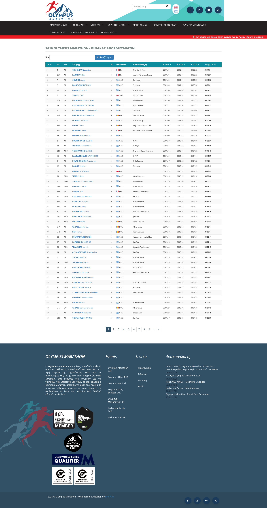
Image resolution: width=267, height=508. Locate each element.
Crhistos (78, 176)
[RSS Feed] (218, 10)
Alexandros (81, 313)
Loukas (79, 186)
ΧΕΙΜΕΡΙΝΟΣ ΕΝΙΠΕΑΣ (163, 26)
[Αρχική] (60, 10)
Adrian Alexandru (83, 115)
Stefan (77, 232)
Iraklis (79, 206)
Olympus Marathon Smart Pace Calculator (187, 394)
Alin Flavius (80, 227)
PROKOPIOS (81, 196)
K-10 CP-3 (167, 64)
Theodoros (83, 161)
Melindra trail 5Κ (116, 417)
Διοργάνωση (144, 367)
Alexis (78, 80)
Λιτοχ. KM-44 (210, 64)
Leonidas (84, 292)
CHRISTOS (81, 136)
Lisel (77, 191)
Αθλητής (76, 64)
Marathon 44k (57, 26)
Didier (79, 130)
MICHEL (78, 75)
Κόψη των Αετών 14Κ (116, 410)
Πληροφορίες (56, 33)
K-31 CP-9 (195, 64)
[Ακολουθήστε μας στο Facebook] (190, 10)
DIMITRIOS (82, 216)
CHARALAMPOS (85, 110)
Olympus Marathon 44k (118, 369)
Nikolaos (80, 120)
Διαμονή (142, 380)
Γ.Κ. (48, 64)
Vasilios (80, 211)
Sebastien (81, 70)
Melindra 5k (139, 26)
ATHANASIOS (85, 156)
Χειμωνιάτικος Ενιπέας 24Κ (115, 391)
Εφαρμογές (106, 33)
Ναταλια (81, 287)
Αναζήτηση (105, 57)
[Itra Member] (64, 418)
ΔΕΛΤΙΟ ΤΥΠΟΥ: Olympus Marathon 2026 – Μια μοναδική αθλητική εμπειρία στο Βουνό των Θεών (192, 368)
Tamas (78, 125)
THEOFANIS (83, 105)
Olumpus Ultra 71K (118, 377)
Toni (77, 95)
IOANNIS (82, 141)
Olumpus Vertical (117, 383)
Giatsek (79, 90)
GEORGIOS (81, 242)
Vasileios (80, 262)
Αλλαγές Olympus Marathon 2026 (183, 375)
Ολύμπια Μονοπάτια (193, 26)
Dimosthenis (83, 100)
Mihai (78, 222)
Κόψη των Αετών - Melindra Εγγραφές (185, 381)
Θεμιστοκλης (84, 252)
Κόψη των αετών (115, 26)
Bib (47, 57)
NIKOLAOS (81, 85)
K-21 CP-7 (181, 64)
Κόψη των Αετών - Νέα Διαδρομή (183, 387)
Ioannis (80, 247)
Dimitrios (80, 272)
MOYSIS (81, 237)
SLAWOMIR (80, 171)
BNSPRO (109, 496)
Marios (78, 303)
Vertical (94, 26)
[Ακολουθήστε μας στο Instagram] (199, 10)
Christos (83, 277)
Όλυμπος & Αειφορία (82, 33)
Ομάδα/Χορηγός (140, 64)
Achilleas (81, 267)
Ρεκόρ (141, 386)
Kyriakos (79, 166)
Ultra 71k (77, 26)
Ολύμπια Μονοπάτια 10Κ (116, 400)
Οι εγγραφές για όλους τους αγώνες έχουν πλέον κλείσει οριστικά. (220, 36)
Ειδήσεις (142, 374)
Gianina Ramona (82, 308)
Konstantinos (81, 146)
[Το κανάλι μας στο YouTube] (208, 10)
